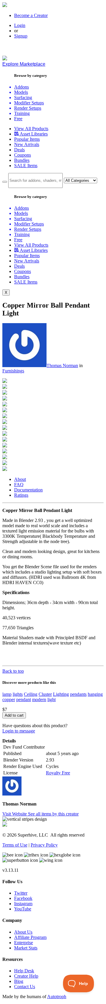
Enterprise (23, 942)
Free (18, 118)
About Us (23, 932)
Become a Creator (31, 15)
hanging (95, 694)
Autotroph (56, 996)
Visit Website (15, 813)
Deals (19, 149)
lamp (6, 694)
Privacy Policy (44, 844)
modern (39, 699)
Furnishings (13, 370)
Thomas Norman (62, 365)
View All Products (31, 128)
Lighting (61, 694)
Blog (18, 981)
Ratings (21, 495)
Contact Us (24, 986)
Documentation (28, 489)
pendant (23, 699)
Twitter (20, 893)
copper (8, 699)
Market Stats (25, 947)
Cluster (45, 694)
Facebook (23, 898)
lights (18, 694)
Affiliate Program (30, 937)
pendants (78, 694)
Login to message (18, 730)
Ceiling (30, 694)
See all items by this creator (53, 813)
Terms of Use (14, 844)
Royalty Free (58, 772)
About (20, 479)
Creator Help (26, 976)
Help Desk (24, 970)
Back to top (13, 671)
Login (19, 25)
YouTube (22, 908)
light (51, 699)
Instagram (23, 903)
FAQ (19, 484)
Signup (20, 35)
